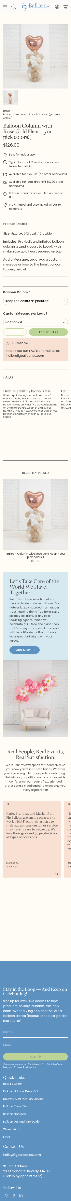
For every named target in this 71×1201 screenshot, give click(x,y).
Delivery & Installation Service (23, 1099)
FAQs (6, 1137)
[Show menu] (5, 6)
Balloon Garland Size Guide (21, 1122)
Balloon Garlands (14, 1114)
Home (6, 111)
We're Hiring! (11, 1129)
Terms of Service (22, 1067)
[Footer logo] (18, 975)
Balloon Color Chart (16, 1106)
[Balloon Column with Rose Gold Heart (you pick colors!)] (35, 514)
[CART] (65, 6)
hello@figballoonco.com (25, 355)
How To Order (12, 1084)
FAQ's (33, 350)
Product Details (15, 224)
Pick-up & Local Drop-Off (20, 1091)
